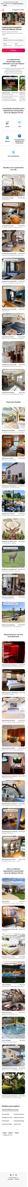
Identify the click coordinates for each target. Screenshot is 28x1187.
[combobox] (13, 40)
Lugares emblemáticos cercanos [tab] (10, 1109)
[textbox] (7, 45)
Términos (16, 1179)
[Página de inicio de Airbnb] (3, 9)
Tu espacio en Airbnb (18, 10)
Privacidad (10, 1179)
